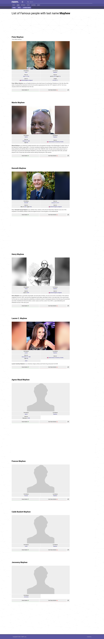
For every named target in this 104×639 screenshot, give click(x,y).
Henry (26, 288)
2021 (25, 206)
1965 (28, 141)
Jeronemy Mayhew (19, 562)
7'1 (57, 80)
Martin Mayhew (18, 102)
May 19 (24, 76)
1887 (28, 292)
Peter (26, 72)
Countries (33, 5)
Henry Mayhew (18, 254)
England (31, 80)
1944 (28, 76)
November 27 (25, 356)
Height (38, 5)
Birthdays (23, 5)
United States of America (54, 141)
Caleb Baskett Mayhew (21, 512)
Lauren (26, 352)
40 (27, 358)
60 (27, 142)
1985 (29, 356)
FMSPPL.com (23, 636)
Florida (61, 141)
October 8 (25, 141)
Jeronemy (26, 596)
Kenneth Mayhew (19, 168)
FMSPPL (15, 2)
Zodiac (28, 5)
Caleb (26, 546)
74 (59, 76)
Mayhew (55, 72)
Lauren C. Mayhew (19, 318)
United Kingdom (24, 80)
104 (30, 206)
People (13, 5)
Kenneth (26, 202)
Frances (26, 495)
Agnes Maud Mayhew (21, 380)
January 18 (53, 202)
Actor (26, 360)
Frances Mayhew (19, 461)
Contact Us (89, 636)
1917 (58, 202)
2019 (55, 76)
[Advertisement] (52, 25)
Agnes (26, 414)
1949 (29, 418)
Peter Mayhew (17, 37)
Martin (26, 137)
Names (18, 5)
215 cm (54, 80)
